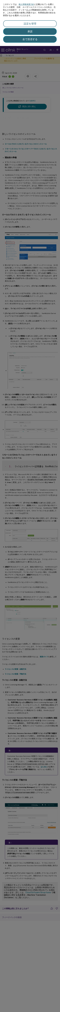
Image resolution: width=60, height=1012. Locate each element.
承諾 (30, 31)
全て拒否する (30, 39)
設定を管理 (30, 23)
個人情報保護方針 (26, 4)
